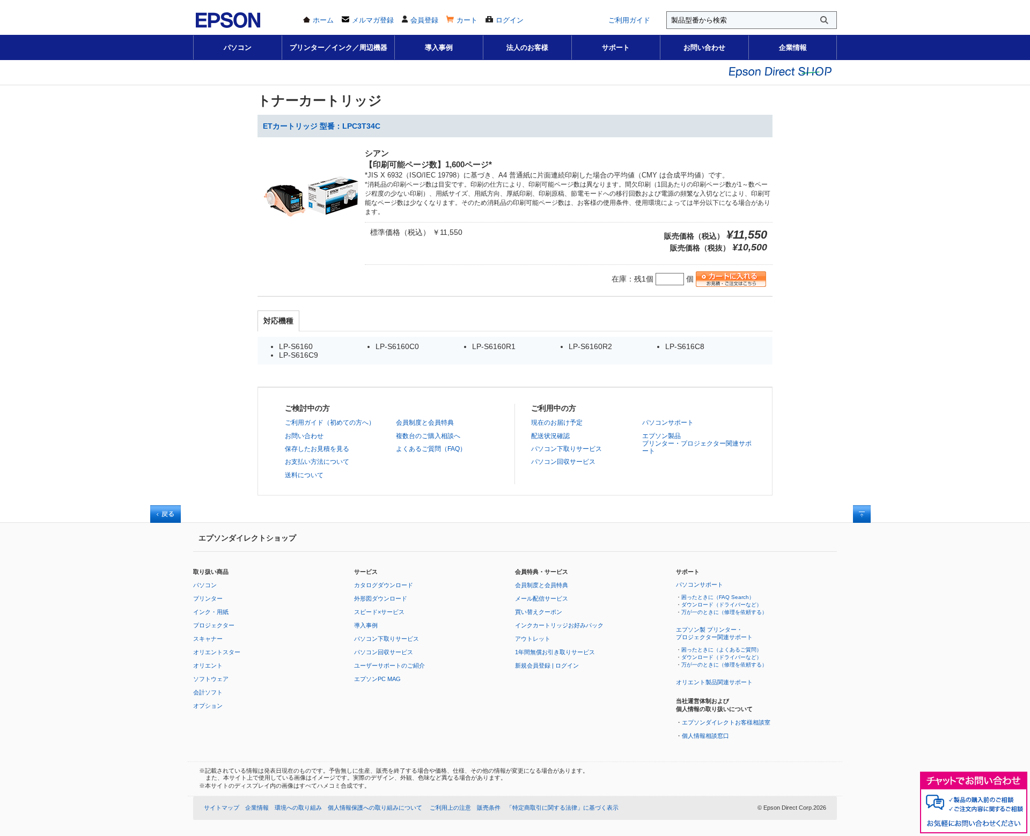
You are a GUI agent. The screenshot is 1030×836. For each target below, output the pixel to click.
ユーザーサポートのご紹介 (389, 665)
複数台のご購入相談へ (428, 436)
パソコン (238, 47)
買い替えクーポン (538, 612)
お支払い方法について (317, 461)
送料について (304, 475)
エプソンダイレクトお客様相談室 (726, 722)
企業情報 (793, 47)
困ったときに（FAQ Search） (717, 597)
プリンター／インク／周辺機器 (338, 47)
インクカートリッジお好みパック (559, 625)
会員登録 (424, 20)
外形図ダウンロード (380, 598)
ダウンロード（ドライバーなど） (721, 605)
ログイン (510, 20)
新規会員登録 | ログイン (547, 665)
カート (467, 20)
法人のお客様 (527, 47)
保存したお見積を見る (317, 449)
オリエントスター (216, 652)
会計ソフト (208, 692)
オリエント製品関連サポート (714, 682)
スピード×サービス (379, 612)
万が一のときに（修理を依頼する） (724, 612)
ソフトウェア (211, 679)
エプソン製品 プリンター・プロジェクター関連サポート (697, 443)
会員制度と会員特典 (425, 422)
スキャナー (208, 638)
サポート (616, 47)
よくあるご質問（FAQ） (431, 449)
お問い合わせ (704, 47)
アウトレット (532, 638)
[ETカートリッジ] (311, 247)
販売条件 (489, 807)
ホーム (323, 20)
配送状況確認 (550, 436)
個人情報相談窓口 (705, 736)
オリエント (208, 665)
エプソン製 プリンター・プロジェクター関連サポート (714, 633)
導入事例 (439, 47)
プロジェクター (213, 625)
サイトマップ (221, 807)
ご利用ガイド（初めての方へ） (330, 422)
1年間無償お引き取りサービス (555, 652)
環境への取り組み (298, 807)
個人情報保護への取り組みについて (375, 807)
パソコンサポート (668, 422)
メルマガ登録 (373, 20)
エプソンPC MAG (377, 679)
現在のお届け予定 (557, 422)
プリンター (208, 598)
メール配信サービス (541, 598)
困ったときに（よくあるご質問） (721, 650)
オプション (208, 705)
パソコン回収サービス (563, 461)
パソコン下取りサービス (566, 449)
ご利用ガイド (629, 20)
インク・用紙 (211, 612)
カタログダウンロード (383, 585)
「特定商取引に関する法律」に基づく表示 (562, 807)
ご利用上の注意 (450, 807)
